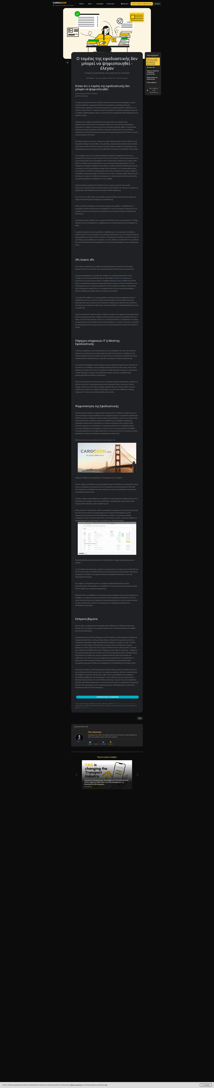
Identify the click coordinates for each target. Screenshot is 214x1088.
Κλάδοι (81, 4)
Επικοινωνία (110, 4)
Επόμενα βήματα (151, 82)
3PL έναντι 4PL (151, 67)
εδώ (106, 1085)
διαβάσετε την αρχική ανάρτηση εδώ (123, 703)
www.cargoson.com (109, 440)
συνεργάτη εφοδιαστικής (116, 185)
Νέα (140, 718)
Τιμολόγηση (99, 4)
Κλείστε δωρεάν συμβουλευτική (141, 4)
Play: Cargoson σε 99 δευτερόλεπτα (153, 90)
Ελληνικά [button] (125, 4)
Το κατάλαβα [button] (205, 1085)
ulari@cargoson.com (85, 707)
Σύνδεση (157, 4)
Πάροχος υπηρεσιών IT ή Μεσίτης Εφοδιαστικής (153, 72)
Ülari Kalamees (90, 78)
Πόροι (90, 4)
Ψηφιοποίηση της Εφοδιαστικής (152, 78)
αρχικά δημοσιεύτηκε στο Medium (86, 93)
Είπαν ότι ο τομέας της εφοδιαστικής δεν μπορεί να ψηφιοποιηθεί (152, 61)
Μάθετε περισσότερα (76, 1085)
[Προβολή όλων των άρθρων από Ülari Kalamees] (79, 738)
